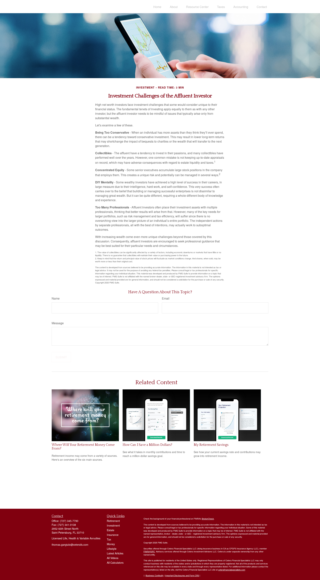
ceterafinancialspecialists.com (231, 569)
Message (58, 323)
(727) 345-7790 (69, 521)
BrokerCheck (208, 518)
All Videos (112, 558)
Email (165, 298)
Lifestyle (111, 548)
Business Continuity (155, 575)
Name (56, 298)
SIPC (152, 551)
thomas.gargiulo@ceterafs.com (70, 544)
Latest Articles (115, 553)
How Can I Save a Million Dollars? (147, 445)
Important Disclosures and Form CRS (182, 575)
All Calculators (115, 562)
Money (111, 544)
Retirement (113, 521)
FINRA (147, 551)
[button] (157, 6)
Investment (113, 525)
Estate (110, 530)
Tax (109, 539)
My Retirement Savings (211, 445)
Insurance (113, 535)
